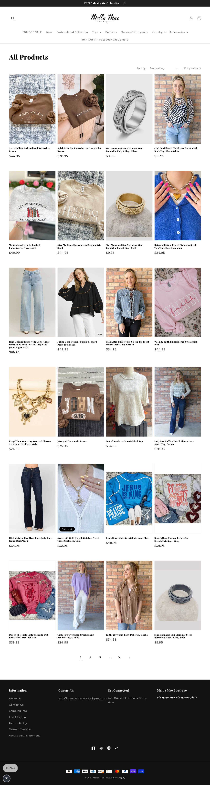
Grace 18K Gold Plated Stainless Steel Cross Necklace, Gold (78, 539)
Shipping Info (18, 710)
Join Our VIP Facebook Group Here (127, 700)
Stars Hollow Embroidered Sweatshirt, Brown (30, 150)
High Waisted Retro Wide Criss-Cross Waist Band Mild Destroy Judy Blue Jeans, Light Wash (29, 344)
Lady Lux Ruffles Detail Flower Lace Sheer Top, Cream (174, 443)
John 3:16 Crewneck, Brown (72, 441)
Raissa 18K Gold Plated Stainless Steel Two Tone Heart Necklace (175, 246)
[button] (13, 18)
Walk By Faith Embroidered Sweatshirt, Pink (176, 343)
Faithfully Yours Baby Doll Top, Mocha (127, 634)
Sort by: (141, 68)
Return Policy (18, 723)
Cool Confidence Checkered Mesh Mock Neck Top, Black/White (176, 150)
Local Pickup (17, 717)
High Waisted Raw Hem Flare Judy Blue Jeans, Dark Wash (30, 539)
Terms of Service (20, 729)
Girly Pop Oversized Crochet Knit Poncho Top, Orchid (75, 636)
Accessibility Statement (24, 735)
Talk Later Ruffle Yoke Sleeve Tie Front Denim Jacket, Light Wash (127, 343)
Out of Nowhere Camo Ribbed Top (124, 441)
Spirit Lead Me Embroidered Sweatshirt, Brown (79, 150)
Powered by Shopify (115, 778)
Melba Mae (98, 778)
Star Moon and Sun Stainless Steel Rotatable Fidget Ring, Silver (124, 150)
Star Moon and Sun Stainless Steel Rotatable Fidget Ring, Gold (124, 246)
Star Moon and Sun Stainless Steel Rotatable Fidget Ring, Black (173, 636)
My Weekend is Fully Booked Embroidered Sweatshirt (24, 246)
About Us (15, 698)
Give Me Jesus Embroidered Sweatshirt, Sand (79, 246)
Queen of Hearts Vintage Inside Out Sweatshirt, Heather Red (28, 636)
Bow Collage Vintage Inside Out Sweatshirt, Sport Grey (171, 539)
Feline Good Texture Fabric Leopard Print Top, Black (77, 343)
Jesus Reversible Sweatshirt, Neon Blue (127, 538)
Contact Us (16, 704)
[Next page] (129, 657)
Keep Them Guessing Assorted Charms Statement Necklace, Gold (30, 443)
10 (119, 657)
